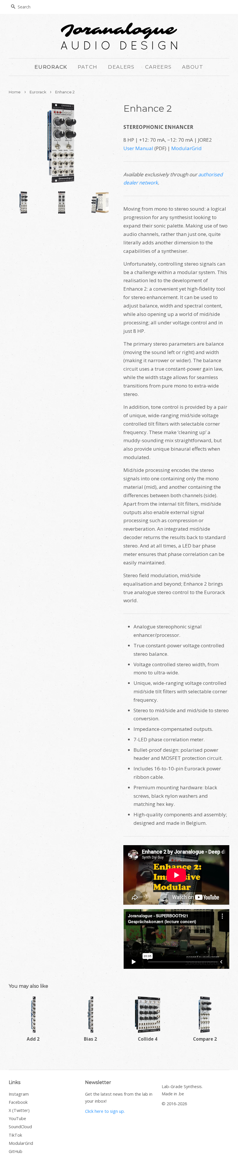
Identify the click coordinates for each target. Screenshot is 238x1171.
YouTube (17, 1118)
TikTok (15, 1135)
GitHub (15, 1151)
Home (15, 92)
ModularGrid (186, 148)
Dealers (121, 67)
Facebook (18, 1102)
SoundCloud (20, 1126)
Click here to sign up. (105, 1111)
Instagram (19, 1094)
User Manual (138, 148)
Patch (88, 67)
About (192, 67)
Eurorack (51, 67)
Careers (158, 67)
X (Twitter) (19, 1110)
